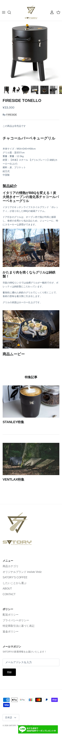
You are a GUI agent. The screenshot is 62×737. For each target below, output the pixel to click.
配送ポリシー (11, 614)
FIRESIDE (11, 114)
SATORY (12, 725)
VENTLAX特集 (13, 479)
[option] (31, 52)
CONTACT (9, 594)
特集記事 (31, 377)
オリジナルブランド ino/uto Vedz (22, 571)
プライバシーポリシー (16, 620)
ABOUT (7, 588)
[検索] (11, 12)
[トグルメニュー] (3, 12)
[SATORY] (31, 12)
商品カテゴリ (11, 566)
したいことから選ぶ (14, 583)
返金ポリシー (11, 631)
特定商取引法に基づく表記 (18, 625)
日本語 (8, 717)
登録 (9, 672)
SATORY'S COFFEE (15, 577)
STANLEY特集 (13, 422)
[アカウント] (51, 12)
